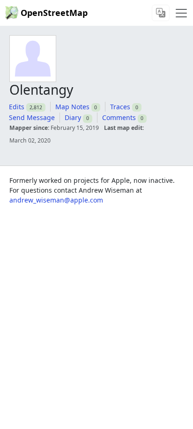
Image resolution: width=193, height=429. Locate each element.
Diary (73, 117)
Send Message (32, 117)
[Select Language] (161, 13)
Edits (16, 106)
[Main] (181, 13)
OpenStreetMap (54, 12)
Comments (119, 117)
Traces (120, 106)
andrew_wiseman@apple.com (56, 200)
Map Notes (72, 106)
